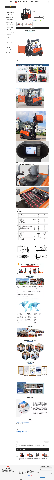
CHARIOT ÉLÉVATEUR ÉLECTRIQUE (10, 28)
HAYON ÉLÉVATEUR (9, 52)
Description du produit (32, 27)
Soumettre (42, 477)
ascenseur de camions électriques (29, 446)
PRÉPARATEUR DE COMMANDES (9, 40)
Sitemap (33, 479)
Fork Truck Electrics (45, 445)
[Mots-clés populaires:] (48, 1)
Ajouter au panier (38, 18)
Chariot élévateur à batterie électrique (21, 445)
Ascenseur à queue (21, 473)
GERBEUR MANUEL (10, 19)
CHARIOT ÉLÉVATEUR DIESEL (10, 25)
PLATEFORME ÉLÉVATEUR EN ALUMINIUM (9, 36)
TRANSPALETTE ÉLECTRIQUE (9, 15)
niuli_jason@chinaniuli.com (31, 471)
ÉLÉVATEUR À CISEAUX (10, 32)
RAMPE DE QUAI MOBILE (10, 49)
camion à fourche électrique (20, 446)
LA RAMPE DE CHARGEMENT (8, 47)
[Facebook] (28, 475)
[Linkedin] (29, 475)
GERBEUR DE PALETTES (10, 17)
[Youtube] (31, 475)
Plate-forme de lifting (21, 471)
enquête (38, 16)
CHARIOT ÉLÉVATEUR (9, 22)
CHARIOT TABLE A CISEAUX (9, 43)
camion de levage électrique (38, 445)
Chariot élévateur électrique (30, 445)
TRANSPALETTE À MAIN (10, 12)
